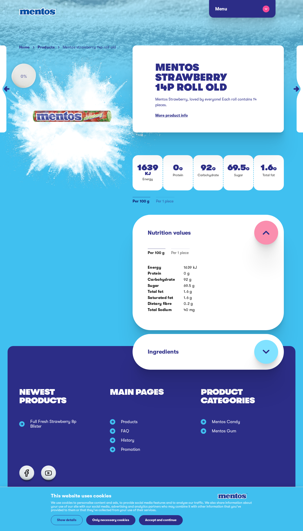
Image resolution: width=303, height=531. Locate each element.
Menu (221, 9)
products (46, 47)
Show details (66, 520)
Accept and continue (161, 520)
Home (24, 47)
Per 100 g (141, 201)
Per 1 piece (165, 201)
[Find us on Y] (48, 473)
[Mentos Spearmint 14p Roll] (3, 88)
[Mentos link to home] (38, 11)
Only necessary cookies (110, 520)
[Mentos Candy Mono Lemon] (300, 88)
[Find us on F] (26, 473)
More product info (171, 115)
